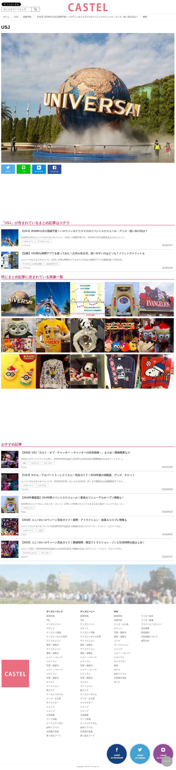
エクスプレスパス (30, 553)
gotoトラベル (52, 727)
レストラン (51, 661)
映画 (116, 665)
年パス (117, 682)
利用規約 (145, 632)
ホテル (117, 669)
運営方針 (145, 641)
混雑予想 (118, 620)
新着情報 (50, 616)
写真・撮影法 (52, 665)
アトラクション (44, 241)
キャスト (50, 682)
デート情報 (51, 719)
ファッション (52, 686)
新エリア (50, 690)
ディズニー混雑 (53, 632)
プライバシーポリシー (151, 624)
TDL (48, 620)
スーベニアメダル (54, 723)
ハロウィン (35, 463)
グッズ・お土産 (53, 698)
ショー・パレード (54, 657)
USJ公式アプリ (52, 264)
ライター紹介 (147, 616)
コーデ (117, 641)
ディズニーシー (53, 624)
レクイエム (42, 485)
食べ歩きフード (53, 735)
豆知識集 (50, 715)
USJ (24, 463)
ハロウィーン (28, 241)
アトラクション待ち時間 (32, 264)
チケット (50, 628)
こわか (40, 530)
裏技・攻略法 (52, 645)
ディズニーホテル (54, 694)
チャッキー (48, 463)
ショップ (50, 707)
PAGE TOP (167, 761)
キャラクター (52, 702)
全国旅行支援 (52, 731)
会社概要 (145, 628)
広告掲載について (149, 636)
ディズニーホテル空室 (56, 636)
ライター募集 (147, 620)
